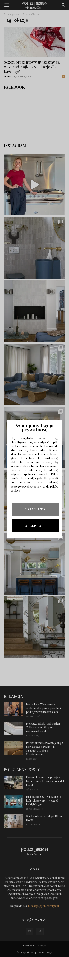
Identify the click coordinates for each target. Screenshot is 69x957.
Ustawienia (35, 509)
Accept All (35, 526)
